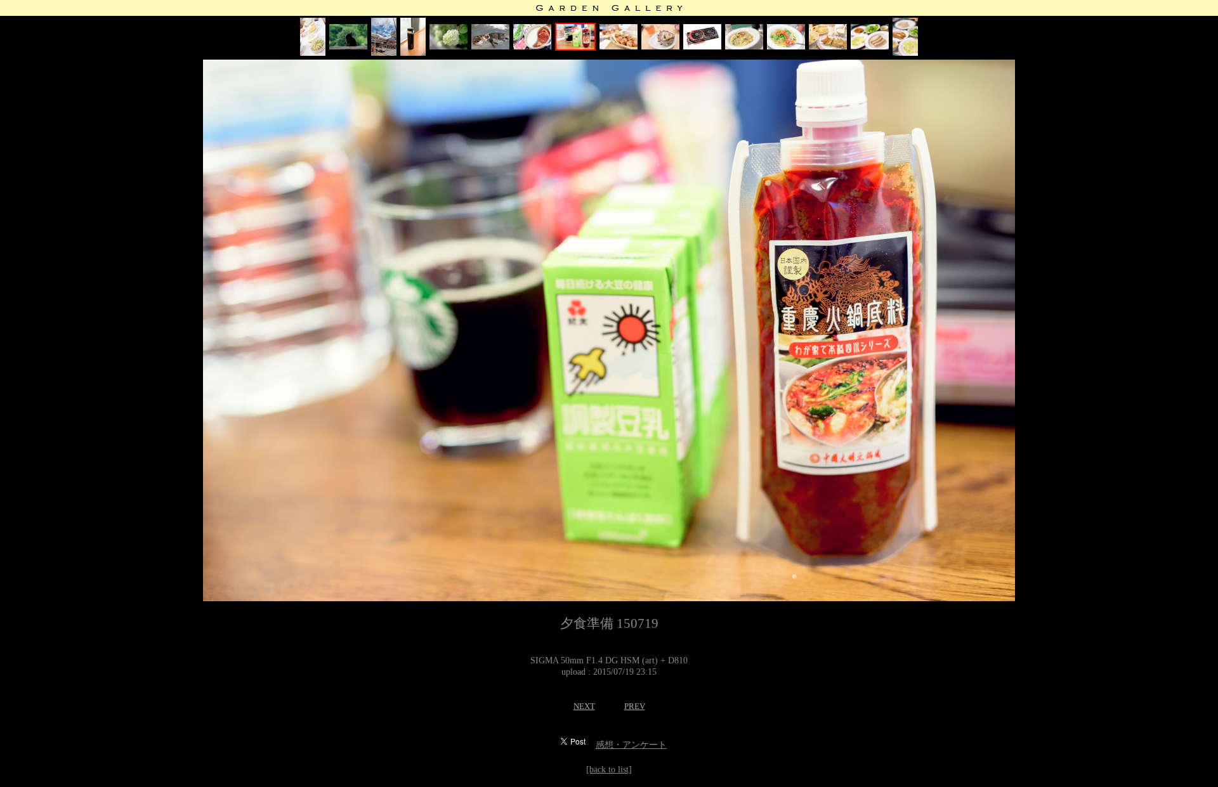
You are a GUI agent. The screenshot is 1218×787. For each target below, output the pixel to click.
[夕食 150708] (870, 46)
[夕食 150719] (532, 46)
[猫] (348, 46)
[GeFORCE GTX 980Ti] (702, 46)
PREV (634, 706)
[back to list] (609, 769)
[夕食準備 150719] (575, 48)
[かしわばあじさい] (448, 46)
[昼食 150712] (786, 46)
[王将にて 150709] (828, 46)
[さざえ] (660, 46)
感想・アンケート (631, 745)
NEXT (584, 706)
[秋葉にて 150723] (383, 53)
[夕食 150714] (744, 46)
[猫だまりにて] (490, 46)
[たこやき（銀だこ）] (618, 46)
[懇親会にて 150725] (312, 53)
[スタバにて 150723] (413, 53)
